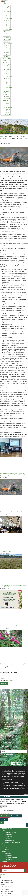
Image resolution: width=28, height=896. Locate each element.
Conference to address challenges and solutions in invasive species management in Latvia (13, 626)
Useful (6, 41)
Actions (8, 37)
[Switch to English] (5, 124)
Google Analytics (5, 813)
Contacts (6, 56)
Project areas (8, 836)
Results (8, 39)
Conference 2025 (7, 828)
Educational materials (11, 857)
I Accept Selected (16, 816)
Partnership (9, 18)
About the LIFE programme (9, 27)
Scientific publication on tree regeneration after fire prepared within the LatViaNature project (13, 586)
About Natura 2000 (7, 22)
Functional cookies (6, 808)
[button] (0, 876)
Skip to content (4, 874)
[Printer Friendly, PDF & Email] (0, 141)
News (5, 31)
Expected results (9, 834)
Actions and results (7, 846)
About (5, 3)
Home (1, 136)
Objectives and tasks (11, 832)
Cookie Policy (3, 806)
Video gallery (8, 859)
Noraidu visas (5, 816)
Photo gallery (8, 855)
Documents (9, 43)
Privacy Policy (8, 680)
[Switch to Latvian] (4, 123)
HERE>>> (2, 245)
